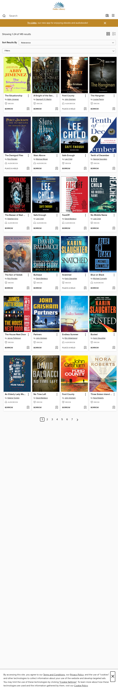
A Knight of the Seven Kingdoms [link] (44, 95)
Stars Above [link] (39, 155)
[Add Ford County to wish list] (85, 109)
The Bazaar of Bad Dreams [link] (16, 215)
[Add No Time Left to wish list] (56, 408)
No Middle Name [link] (99, 215)
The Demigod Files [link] (14, 155)
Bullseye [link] (38, 275)
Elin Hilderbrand (71, 338)
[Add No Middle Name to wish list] (114, 228)
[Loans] (107, 16)
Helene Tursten (13, 398)
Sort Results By (9, 42)
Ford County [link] (68, 95)
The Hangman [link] (97, 95)
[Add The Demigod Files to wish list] (28, 169)
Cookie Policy (81, 685)
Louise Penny (98, 99)
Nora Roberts (98, 398)
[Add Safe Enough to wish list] (85, 169)
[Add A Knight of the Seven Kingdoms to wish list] (56, 109)
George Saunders (100, 159)
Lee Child (68, 159)
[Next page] (77, 419)
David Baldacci (70, 219)
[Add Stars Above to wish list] (56, 169)
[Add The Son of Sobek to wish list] (28, 288)
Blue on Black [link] (97, 275)
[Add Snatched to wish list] (85, 288)
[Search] (4, 15)
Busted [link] (94, 334)
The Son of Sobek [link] (13, 275)
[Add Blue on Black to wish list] (114, 288)
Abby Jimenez (13, 99)
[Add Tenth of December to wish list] (114, 169)
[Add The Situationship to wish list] (28, 109)
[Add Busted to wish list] (114, 348)
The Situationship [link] (13, 95)
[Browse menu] (113, 16)
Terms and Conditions (54, 674)
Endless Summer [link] (70, 334)
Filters (7, 51)
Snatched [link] (66, 275)
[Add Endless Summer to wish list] (85, 348)
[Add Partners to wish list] (56, 348)
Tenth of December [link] (100, 155)
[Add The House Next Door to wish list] (28, 348)
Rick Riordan (12, 159)
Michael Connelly (100, 278)
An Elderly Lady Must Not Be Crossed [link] (16, 394)
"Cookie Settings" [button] (68, 682)
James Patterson (14, 338)
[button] (108, 34)
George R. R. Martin (44, 99)
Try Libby (32, 22)
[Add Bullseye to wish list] (56, 288)
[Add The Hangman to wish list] (114, 109)
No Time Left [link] (40, 394)
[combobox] (53, 15)
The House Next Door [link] (15, 334)
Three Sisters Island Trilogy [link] (102, 394)
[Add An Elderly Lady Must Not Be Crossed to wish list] (28, 408)
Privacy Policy (77, 674)
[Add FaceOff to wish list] (85, 228)
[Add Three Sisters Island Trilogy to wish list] (114, 408)
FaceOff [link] (66, 215)
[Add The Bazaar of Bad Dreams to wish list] (28, 228)
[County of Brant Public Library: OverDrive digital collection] (59, 6)
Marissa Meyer (42, 159)
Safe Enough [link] (68, 155)
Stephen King (12, 219)
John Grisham (70, 99)
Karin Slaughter (71, 278)
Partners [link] (38, 334)
